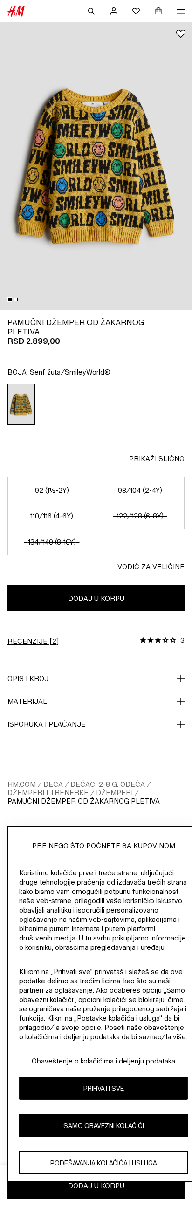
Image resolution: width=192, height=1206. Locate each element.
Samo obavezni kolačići (103, 1126)
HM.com (21, 784)
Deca (53, 784)
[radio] (21, 404)
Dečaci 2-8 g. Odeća (107, 784)
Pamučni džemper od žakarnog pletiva (83, 801)
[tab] (9, 299)
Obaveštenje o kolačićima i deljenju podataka (103, 1061)
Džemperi (114, 793)
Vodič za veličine (151, 567)
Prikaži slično (157, 459)
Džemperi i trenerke (48, 793)
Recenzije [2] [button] (33, 641)
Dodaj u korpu (96, 598)
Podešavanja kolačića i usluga (103, 1163)
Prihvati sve (103, 1088)
